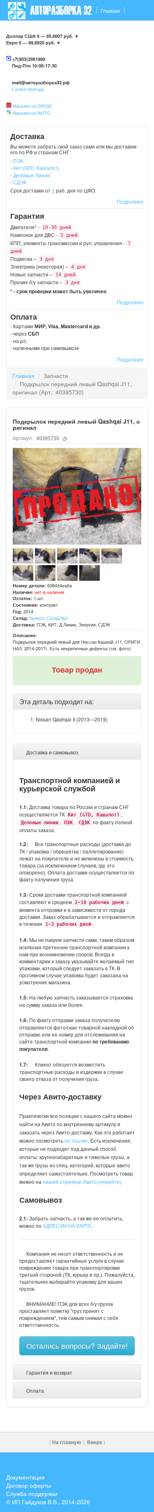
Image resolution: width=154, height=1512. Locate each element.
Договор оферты (28, 1485)
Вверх (94, 1442)
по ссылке (76, 1140)
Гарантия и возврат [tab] (48, 1372)
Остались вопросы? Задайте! (77, 1345)
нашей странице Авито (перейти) (82, 1181)
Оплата (107, 31)
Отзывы (133, 31)
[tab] (77, 702)
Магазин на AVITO (32, 112)
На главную (66, 1442)
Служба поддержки (31, 1493)
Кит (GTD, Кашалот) (36, 167)
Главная (110, 10)
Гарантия (79, 31)
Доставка (49, 31)
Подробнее (130, 201)
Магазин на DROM (32, 105)
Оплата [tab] (34, 1390)
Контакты (19, 31)
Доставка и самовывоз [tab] (51, 752)
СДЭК (20, 182)
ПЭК (18, 160)
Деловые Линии (31, 175)
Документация (25, 1477)
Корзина (134, 51)
